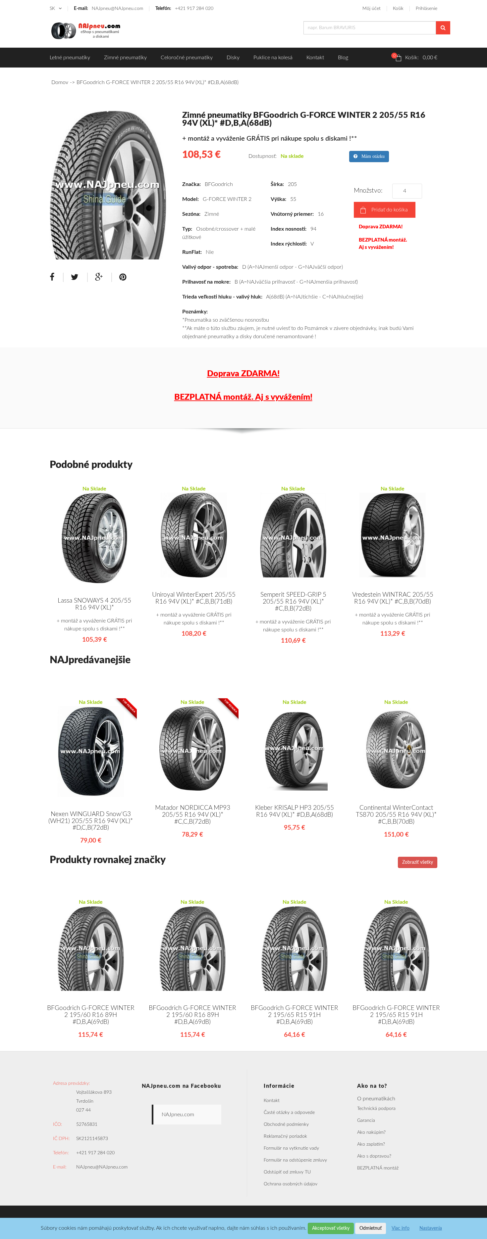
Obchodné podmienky (286, 1124)
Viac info (400, 1228)
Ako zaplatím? (371, 1144)
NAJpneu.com (178, 1114)
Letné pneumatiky (70, 57)
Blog (343, 57)
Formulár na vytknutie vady (291, 1148)
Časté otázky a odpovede (289, 1112)
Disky (233, 57)
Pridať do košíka (389, 209)
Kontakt (315, 57)
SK (53, 8)
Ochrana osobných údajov (290, 1184)
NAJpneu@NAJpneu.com (108, 8)
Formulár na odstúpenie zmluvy (295, 1160)
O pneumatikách (376, 1098)
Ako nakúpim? (371, 1132)
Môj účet (371, 8)
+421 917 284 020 (184, 8)
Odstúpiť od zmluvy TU (287, 1172)
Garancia (366, 1120)
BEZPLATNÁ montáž (378, 1168)
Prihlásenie (426, 8)
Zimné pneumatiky (125, 57)
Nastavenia (430, 1228)
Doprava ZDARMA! (381, 226)
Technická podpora (376, 1108)
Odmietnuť (370, 1228)
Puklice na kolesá (273, 57)
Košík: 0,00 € (415, 57)
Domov (59, 82)
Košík (398, 8)
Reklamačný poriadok (285, 1136)
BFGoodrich (219, 184)
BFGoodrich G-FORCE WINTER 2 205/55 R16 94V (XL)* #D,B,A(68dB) (158, 82)
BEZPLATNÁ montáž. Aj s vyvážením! (383, 244)
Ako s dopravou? (374, 1156)
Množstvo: (370, 191)
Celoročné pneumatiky (187, 57)
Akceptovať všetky (331, 1228)
